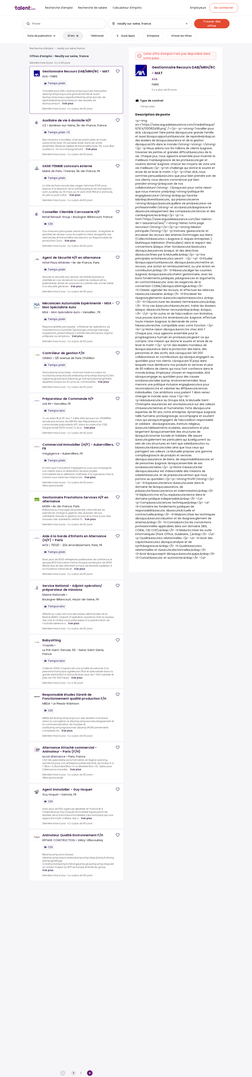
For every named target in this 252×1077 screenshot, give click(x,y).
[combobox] (67, 23)
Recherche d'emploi (41, 48)
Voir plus (67, 103)
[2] (90, 1073)
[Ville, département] (147, 23)
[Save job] (118, 71)
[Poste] (64, 23)
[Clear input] (186, 23)
